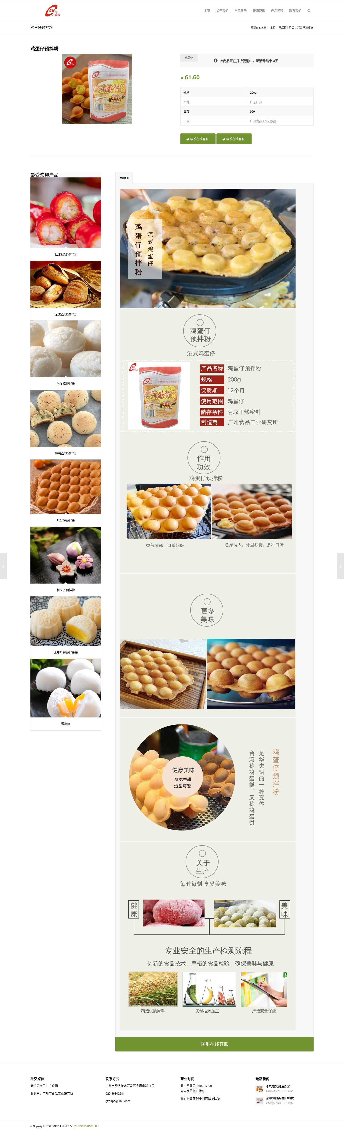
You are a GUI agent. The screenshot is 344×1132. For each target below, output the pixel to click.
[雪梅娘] (65, 688)
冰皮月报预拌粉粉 (66, 652)
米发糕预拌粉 (66, 383)
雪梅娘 (65, 723)
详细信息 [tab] (124, 178)
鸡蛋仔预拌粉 (41, 27)
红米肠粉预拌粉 (65, 254)
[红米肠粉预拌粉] (65, 212)
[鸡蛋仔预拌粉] (65, 486)
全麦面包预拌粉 (65, 314)
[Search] (309, 10)
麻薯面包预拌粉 (65, 453)
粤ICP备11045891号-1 (87, 1126)
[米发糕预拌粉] (65, 348)
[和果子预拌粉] (65, 555)
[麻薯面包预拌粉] (65, 418)
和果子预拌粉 (66, 590)
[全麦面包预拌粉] (65, 284)
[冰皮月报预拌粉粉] (65, 621)
